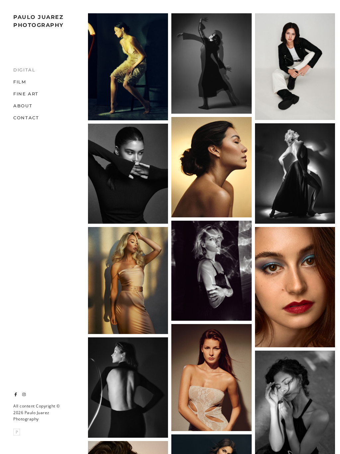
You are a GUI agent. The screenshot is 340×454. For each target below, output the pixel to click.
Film (19, 81)
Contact (26, 117)
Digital (24, 69)
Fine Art (26, 93)
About (22, 105)
